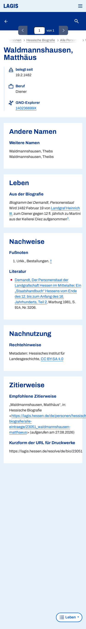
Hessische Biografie (40, 40)
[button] (80, 6)
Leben (70, 617)
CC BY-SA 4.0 (52, 359)
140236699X (26, 108)
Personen (14, 40)
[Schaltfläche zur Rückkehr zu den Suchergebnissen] (6, 21)
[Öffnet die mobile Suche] (76, 21)
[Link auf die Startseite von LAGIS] (26, 6)
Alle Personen (70, 40)
